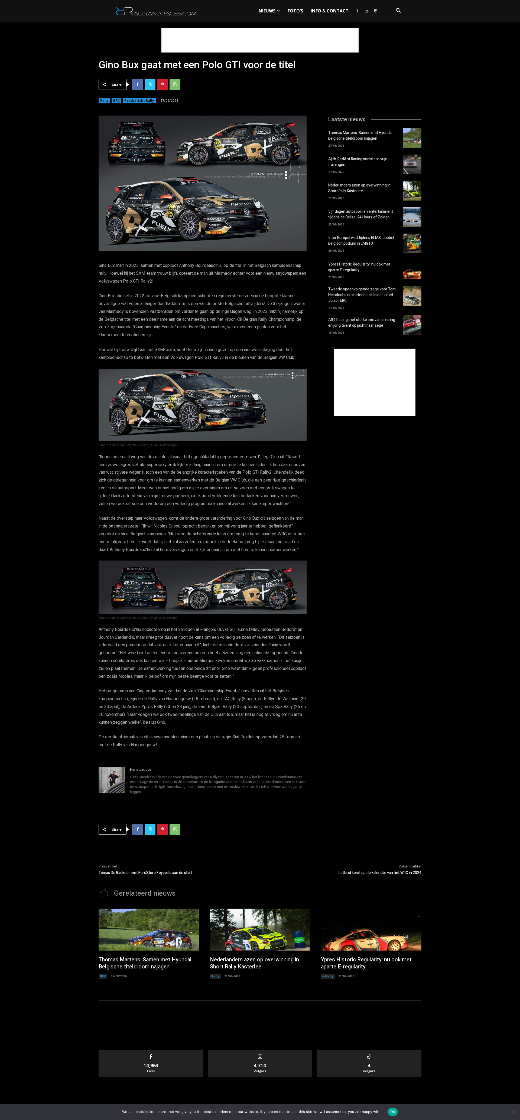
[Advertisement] (260, 40)
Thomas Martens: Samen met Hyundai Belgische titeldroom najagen (360, 135)
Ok (392, 1111)
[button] (398, 11)
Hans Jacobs (141, 769)
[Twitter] (150, 84)
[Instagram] (366, 11)
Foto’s (295, 11)
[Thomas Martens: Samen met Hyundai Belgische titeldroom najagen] (412, 138)
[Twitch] (376, 11)
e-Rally (327, 976)
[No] (513, 1112)
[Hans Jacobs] (112, 781)
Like (151, 1052)
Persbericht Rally (139, 100)
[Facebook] (357, 11)
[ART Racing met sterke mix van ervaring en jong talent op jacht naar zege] (412, 325)
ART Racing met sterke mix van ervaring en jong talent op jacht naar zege (361, 322)
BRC (116, 100)
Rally (104, 100)
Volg (260, 1052)
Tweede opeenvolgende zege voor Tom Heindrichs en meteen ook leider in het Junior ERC (362, 294)
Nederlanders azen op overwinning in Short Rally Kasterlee (359, 188)
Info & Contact (330, 11)
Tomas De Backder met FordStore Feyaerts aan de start (145, 873)
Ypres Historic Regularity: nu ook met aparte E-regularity (359, 267)
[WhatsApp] (175, 84)
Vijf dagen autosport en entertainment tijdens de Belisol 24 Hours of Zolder (360, 214)
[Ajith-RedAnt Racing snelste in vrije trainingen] (412, 164)
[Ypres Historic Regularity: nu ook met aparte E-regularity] (412, 269)
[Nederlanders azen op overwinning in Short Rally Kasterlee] (412, 190)
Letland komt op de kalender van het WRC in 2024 (380, 873)
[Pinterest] (162, 84)
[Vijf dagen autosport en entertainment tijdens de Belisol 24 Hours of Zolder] (412, 217)
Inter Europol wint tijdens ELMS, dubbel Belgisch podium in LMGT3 (361, 240)
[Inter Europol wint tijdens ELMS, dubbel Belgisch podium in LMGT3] (412, 243)
